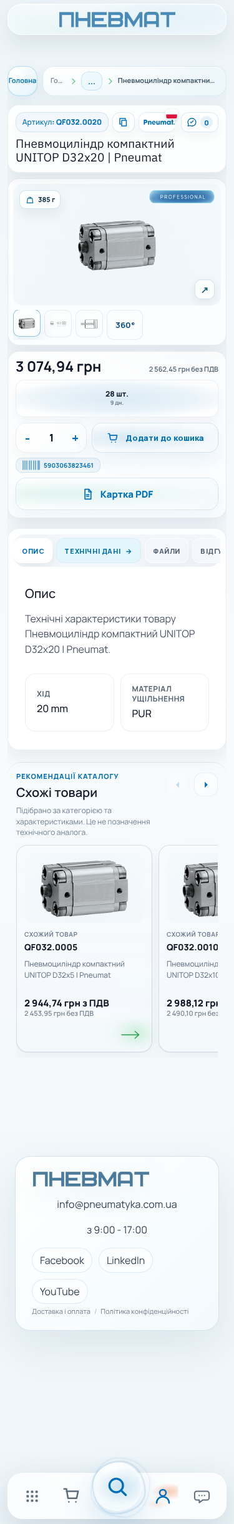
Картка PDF (127, 494)
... (91, 81)
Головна (23, 80)
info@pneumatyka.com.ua (117, 1204)
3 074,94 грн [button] (58, 366)
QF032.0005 (50, 948)
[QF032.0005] (131, 1035)
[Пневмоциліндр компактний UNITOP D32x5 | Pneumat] (84, 888)
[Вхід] (162, 1495)
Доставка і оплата (61, 1312)
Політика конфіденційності (144, 1312)
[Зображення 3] (89, 323)
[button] (117, 245)
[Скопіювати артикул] (123, 122)
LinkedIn (126, 1260)
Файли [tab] (166, 551)
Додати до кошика (164, 437)
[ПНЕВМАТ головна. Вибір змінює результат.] (117, 19)
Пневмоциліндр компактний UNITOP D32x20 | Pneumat (95, 151)
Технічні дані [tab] (92, 551)
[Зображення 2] (58, 323)
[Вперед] (206, 784)
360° (125, 324)
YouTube (60, 1291)
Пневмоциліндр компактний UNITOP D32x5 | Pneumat (74, 969)
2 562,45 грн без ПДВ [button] (183, 369)
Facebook (62, 1260)
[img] (40, 199)
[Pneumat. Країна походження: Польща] (157, 122)
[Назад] (177, 784)
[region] (117, 944)
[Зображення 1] (27, 323)
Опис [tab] (33, 551)
